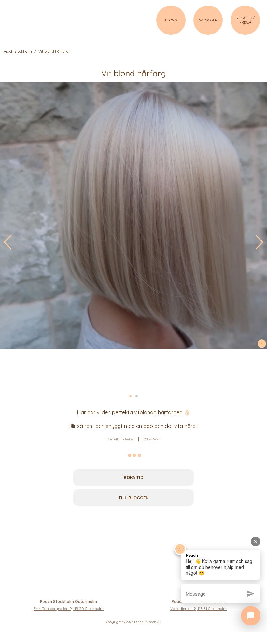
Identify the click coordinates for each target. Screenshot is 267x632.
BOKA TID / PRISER (245, 20)
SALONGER (208, 20)
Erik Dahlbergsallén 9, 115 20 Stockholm (69, 608)
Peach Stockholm (17, 51)
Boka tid (133, 477)
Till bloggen (134, 497)
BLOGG (171, 20)
